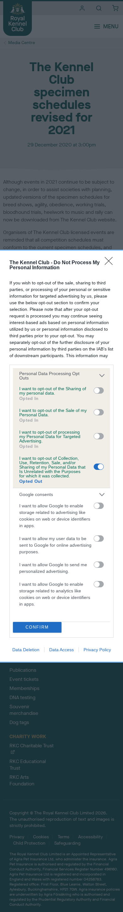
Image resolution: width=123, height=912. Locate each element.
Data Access (61, 649)
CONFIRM (37, 627)
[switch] (99, 390)
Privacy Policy (97, 649)
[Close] (111, 263)
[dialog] (61, 456)
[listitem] (61, 375)
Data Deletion (25, 649)
